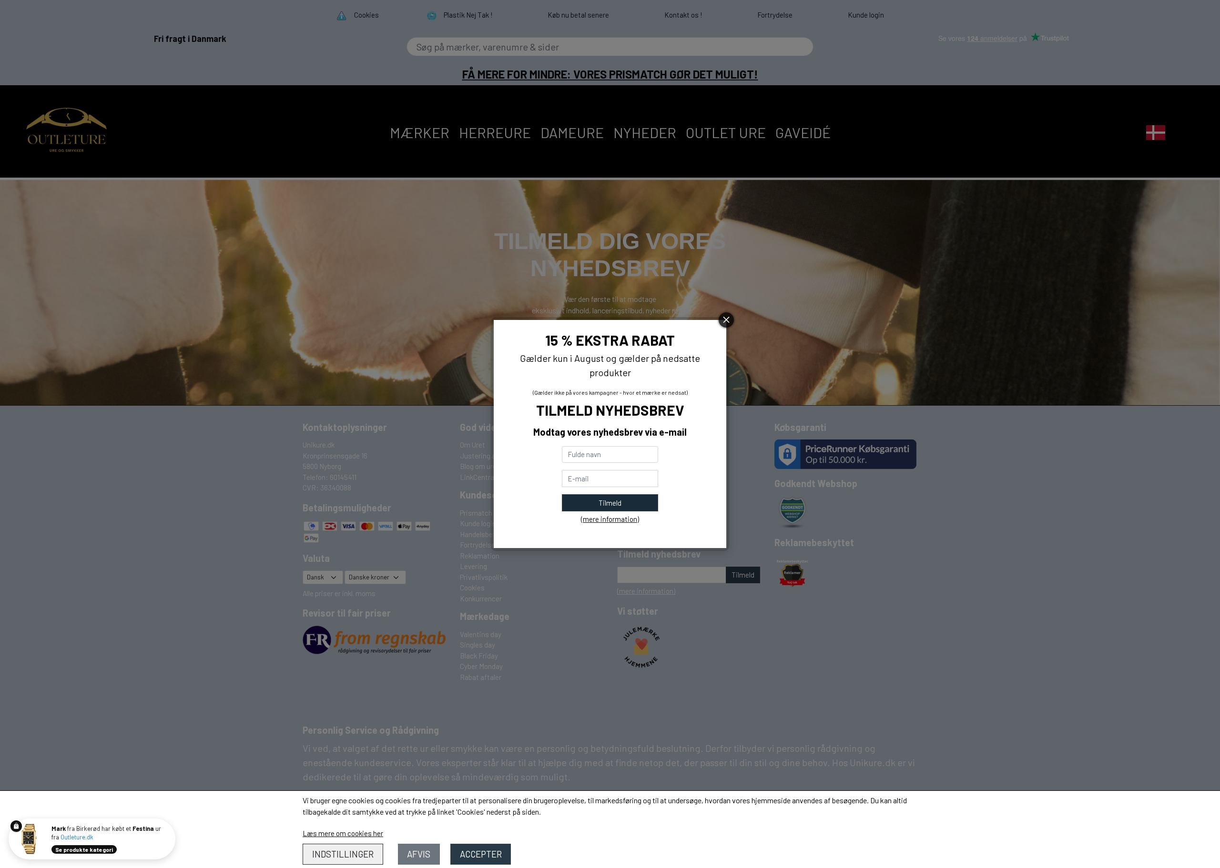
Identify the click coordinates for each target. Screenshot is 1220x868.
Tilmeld (610, 503)
